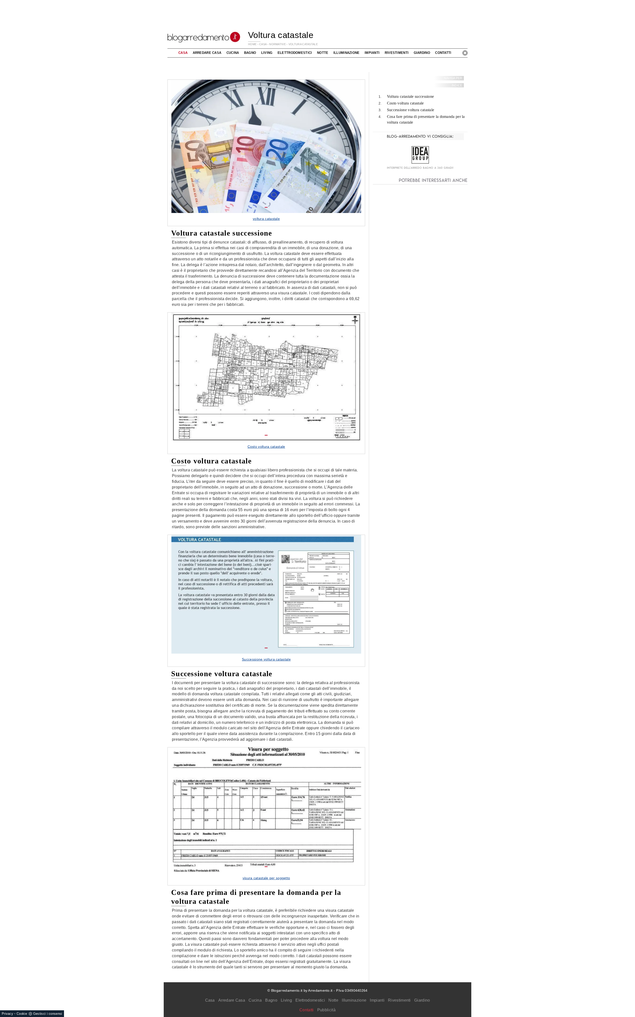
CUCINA (232, 53)
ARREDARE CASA (207, 53)
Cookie (22, 1014)
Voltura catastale (303, 44)
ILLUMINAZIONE (346, 53)
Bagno (271, 1000)
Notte (333, 1000)
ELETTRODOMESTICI (295, 53)
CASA (262, 44)
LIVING (267, 53)
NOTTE (322, 53)
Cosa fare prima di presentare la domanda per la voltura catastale (426, 119)
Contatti (443, 53)
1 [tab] (266, 207)
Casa (210, 1000)
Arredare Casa (231, 1000)
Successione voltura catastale (410, 110)
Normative (277, 44)
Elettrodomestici (310, 1000)
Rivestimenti (399, 1000)
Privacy (7, 1014)
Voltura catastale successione (410, 97)
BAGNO (250, 53)
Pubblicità (326, 1010)
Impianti (377, 1000)
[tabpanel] (266, 153)
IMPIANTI (372, 53)
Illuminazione (354, 1000)
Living (286, 1000)
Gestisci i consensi (47, 1014)
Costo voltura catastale (405, 103)
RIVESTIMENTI (397, 53)
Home (252, 44)
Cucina (255, 1000)
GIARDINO (422, 53)
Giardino (422, 1000)
